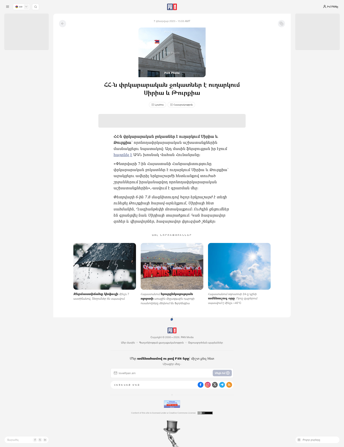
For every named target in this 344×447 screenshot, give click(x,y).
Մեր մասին (128, 342)
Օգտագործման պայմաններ (205, 342)
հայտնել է (123, 155)
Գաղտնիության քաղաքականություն (161, 342)
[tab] (216, 117)
